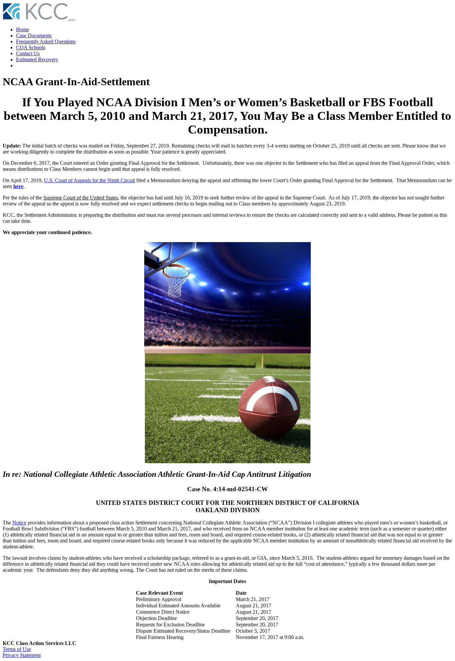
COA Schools (30, 47)
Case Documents (34, 35)
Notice (19, 522)
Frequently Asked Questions (46, 41)
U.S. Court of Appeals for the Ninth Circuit (89, 180)
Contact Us (28, 53)
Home (22, 29)
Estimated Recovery (37, 59)
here (18, 186)
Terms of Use (17, 649)
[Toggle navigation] (72, 20)
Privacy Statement (22, 655)
